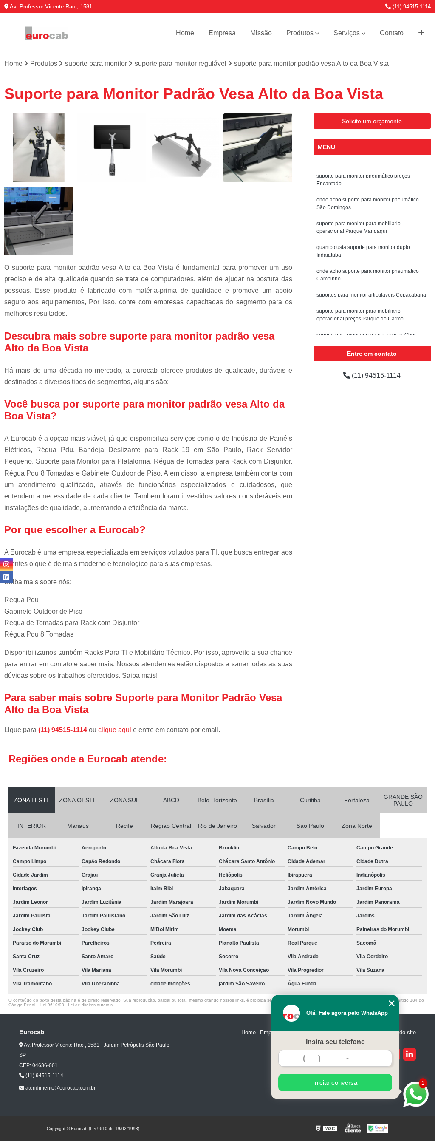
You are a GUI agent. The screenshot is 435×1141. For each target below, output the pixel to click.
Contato (392, 33)
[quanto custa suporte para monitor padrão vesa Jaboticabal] (111, 147)
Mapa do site (400, 1032)
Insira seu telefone (335, 1041)
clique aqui (114, 729)
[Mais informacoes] (421, 33)
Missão (261, 33)
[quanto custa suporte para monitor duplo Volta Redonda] (184, 147)
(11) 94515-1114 (411, 6)
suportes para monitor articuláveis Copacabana (371, 295)
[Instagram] (6, 564)
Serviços (346, 33)
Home (185, 33)
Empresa (222, 33)
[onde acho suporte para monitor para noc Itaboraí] (257, 147)
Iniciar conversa (335, 1082)
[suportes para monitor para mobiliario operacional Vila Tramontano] (38, 147)
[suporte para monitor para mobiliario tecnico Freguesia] (38, 221)
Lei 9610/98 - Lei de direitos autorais (76, 1004)
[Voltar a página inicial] (46, 33)
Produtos (300, 33)
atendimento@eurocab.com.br (60, 1088)
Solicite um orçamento (372, 121)
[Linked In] (409, 1054)
